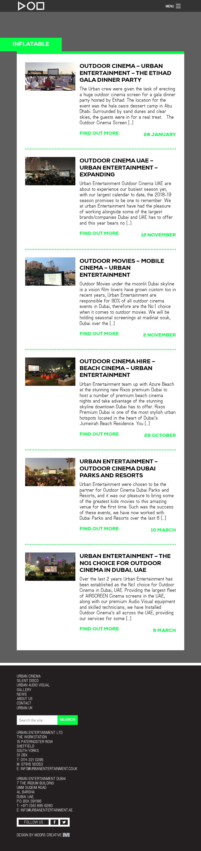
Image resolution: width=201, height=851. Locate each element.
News (22, 694)
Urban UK (25, 708)
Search (67, 720)
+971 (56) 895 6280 (37, 805)
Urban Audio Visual (33, 685)
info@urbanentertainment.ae (47, 810)
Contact (24, 703)
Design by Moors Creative (40, 835)
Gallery (24, 689)
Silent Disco (27, 680)
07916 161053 (32, 764)
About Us (24, 698)
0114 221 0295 (32, 759)
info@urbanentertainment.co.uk (49, 768)
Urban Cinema (29, 676)
